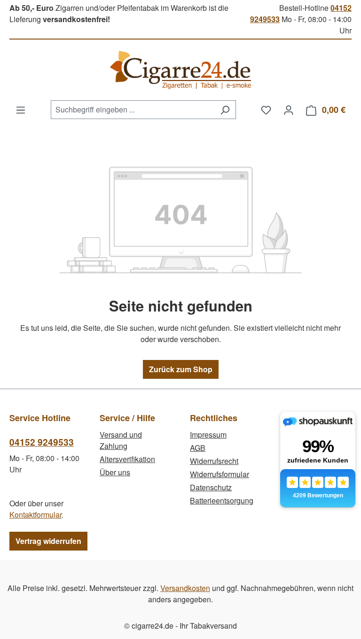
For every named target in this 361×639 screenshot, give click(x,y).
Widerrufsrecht (214, 460)
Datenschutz (211, 487)
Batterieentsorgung (221, 500)
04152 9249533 (41, 442)
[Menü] (20, 109)
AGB (197, 447)
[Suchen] (225, 109)
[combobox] (132, 109)
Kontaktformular (35, 514)
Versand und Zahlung (121, 440)
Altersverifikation (127, 459)
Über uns (115, 472)
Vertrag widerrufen (48, 540)
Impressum (208, 434)
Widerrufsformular (219, 474)
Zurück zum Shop (180, 369)
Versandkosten (185, 588)
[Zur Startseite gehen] (180, 70)
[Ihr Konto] (288, 109)
